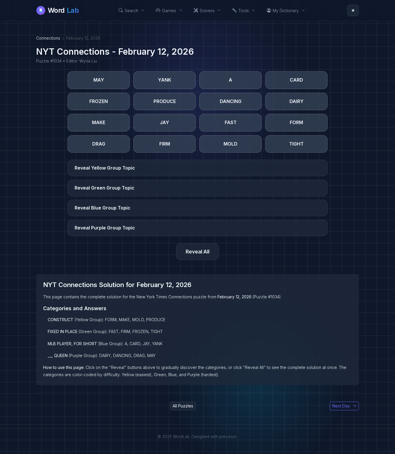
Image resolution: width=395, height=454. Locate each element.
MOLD (230, 144)
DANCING (230, 101)
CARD (296, 80)
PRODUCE (165, 101)
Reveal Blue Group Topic (102, 208)
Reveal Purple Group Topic (105, 228)
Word (63, 10)
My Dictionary (286, 10)
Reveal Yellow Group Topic (105, 168)
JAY (164, 122)
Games (169, 10)
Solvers (207, 10)
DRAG (98, 144)
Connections (48, 38)
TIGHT (296, 144)
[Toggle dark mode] (353, 10)
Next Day (341, 405)
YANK (164, 80)
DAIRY (296, 101)
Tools (243, 10)
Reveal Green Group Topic (104, 188)
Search (131, 10)
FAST (231, 122)
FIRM (164, 144)
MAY (98, 80)
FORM (296, 122)
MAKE (98, 122)
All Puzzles (183, 405)
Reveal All (197, 252)
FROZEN (98, 101)
